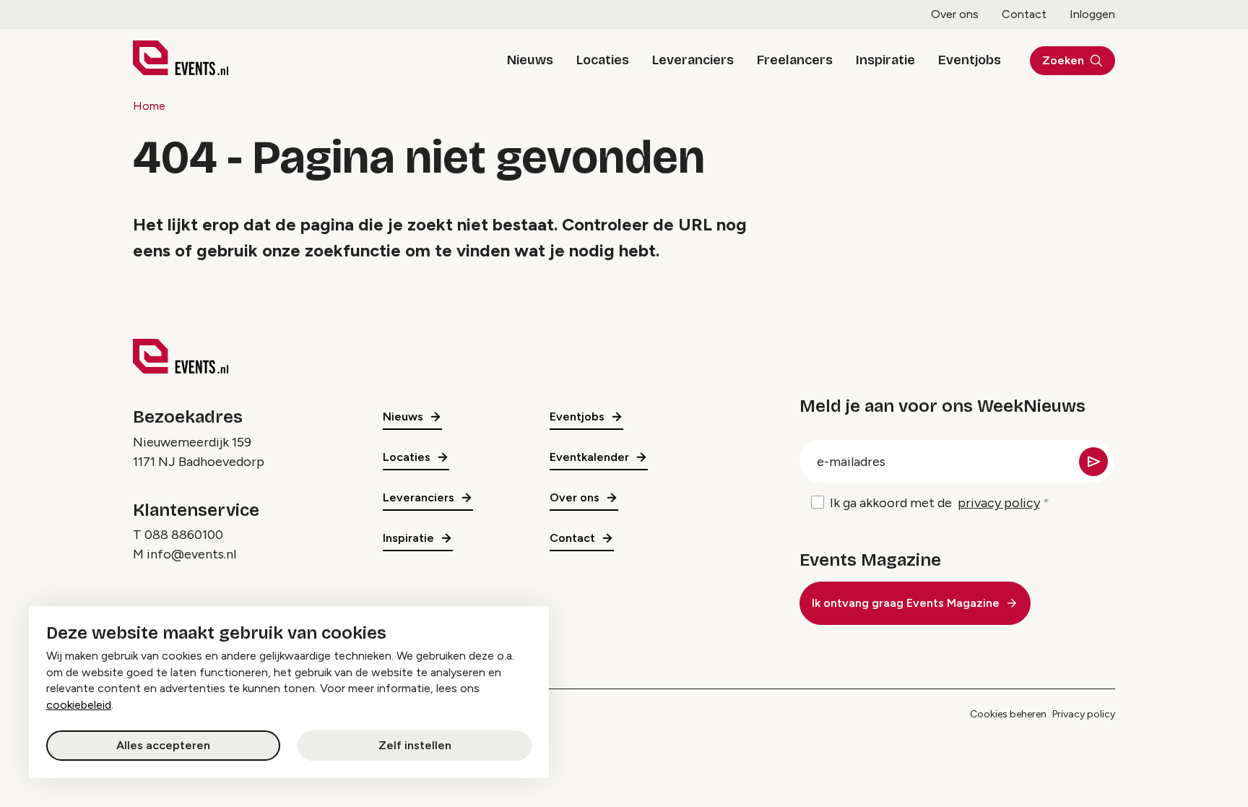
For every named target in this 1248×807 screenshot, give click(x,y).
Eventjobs (969, 60)
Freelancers (795, 60)
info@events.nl (191, 554)
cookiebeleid (78, 705)
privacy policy (999, 503)
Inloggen (1092, 14)
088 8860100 (183, 535)
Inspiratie (885, 60)
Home (149, 106)
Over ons (955, 14)
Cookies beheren (1008, 714)
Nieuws (530, 60)
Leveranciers (693, 60)
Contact (1024, 14)
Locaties (602, 60)
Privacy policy (1083, 714)
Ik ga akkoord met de (935, 503)
